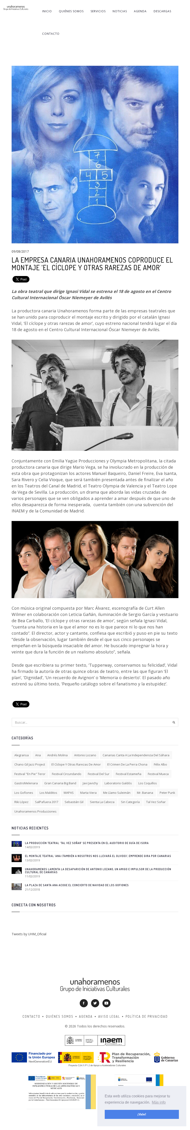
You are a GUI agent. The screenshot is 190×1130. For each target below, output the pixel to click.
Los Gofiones (23, 793)
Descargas (162, 11)
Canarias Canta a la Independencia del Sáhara (136, 755)
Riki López (21, 802)
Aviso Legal (109, 1016)
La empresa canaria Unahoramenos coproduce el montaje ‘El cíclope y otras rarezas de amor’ (92, 263)
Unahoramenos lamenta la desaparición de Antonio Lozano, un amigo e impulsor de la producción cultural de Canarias (98, 870)
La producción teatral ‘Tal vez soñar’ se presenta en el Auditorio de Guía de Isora (87, 843)
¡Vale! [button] (141, 1114)
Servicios (98, 11)
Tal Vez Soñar (156, 802)
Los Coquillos (147, 783)
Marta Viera (88, 793)
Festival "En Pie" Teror (29, 774)
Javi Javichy (90, 783)
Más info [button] (159, 1102)
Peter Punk (167, 793)
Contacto (51, 34)
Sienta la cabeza (102, 802)
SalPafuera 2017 (46, 802)
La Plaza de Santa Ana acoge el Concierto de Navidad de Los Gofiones (77, 885)
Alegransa (21, 755)
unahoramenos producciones (35, 811)
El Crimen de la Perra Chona (127, 764)
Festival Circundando (66, 774)
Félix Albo (160, 764)
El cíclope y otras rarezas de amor (76, 764)
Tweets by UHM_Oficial (29, 934)
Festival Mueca (158, 774)
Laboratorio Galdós (118, 783)
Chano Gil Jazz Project (29, 764)
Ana (38, 755)
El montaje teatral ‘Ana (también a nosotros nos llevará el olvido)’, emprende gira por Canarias (98, 856)
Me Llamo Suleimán (116, 793)
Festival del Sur (98, 774)
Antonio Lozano (85, 755)
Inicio (47, 11)
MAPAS (69, 793)
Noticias (120, 11)
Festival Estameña (128, 774)
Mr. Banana (145, 793)
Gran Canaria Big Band (60, 783)
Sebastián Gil (74, 802)
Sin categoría (130, 802)
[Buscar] (173, 722)
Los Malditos (48, 793)
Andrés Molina (57, 755)
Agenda (140, 11)
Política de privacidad (147, 1016)
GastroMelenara (26, 783)
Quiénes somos (71, 11)
